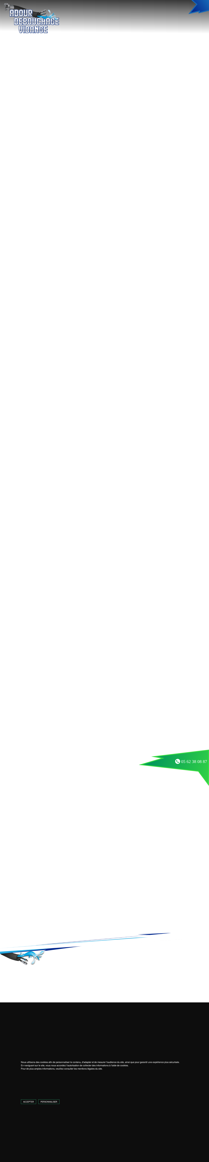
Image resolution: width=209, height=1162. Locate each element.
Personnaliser (49, 1101)
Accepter (28, 1101)
